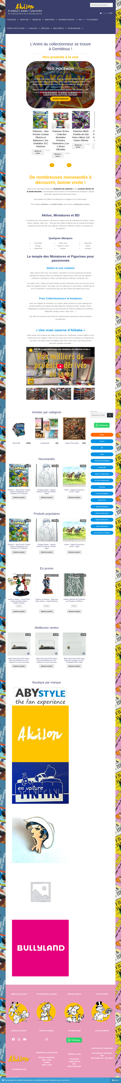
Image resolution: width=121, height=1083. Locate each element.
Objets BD (24, 19)
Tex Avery (102, 487)
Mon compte (58, 28)
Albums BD (11, 19)
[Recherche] (110, 415)
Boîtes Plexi (102, 500)
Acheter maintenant (60, 99)
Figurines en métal (66, 19)
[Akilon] (49, 734)
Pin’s (80, 19)
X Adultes (33, 28)
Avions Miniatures (102, 526)
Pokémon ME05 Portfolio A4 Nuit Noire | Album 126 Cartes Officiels (81, 136)
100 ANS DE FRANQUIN (102, 461)
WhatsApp (103, 425)
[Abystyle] (49, 696)
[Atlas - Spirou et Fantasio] (49, 891)
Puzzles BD (102, 467)
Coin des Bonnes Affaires (102, 532)
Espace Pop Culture (16, 28)
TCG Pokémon (92, 19)
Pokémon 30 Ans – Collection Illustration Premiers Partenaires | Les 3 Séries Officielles (60, 140)
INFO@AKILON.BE (74, 1066)
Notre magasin (74, 28)
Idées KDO (45, 28)
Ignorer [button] (116, 1080)
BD (102, 448)
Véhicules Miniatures (102, 513)
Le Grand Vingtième (102, 493)
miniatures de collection (63, 189)
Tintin (102, 454)
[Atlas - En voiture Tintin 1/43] (49, 783)
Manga (102, 434)
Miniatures (49, 19)
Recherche (93, 411)
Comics (102, 441)
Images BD (37, 19)
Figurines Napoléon (102, 519)
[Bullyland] (49, 948)
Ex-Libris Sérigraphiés (102, 480)
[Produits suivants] (69, 165)
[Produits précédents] (52, 165)
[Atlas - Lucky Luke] (49, 833)
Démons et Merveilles (102, 474)
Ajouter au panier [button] (19, 497)
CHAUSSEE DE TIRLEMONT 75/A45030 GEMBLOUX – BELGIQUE (102, 1055)
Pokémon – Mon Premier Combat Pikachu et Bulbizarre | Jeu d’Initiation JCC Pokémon (41, 139)
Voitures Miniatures (102, 506)
